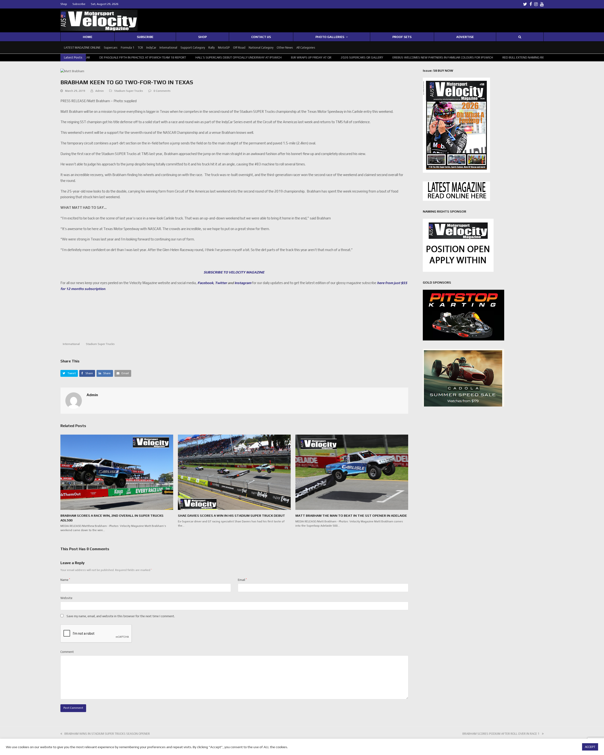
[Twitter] (525, 4)
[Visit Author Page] (73, 400)
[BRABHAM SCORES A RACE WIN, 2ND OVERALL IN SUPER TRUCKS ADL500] (116, 472)
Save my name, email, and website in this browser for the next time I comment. (121, 616)
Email (242, 580)
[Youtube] (542, 4)
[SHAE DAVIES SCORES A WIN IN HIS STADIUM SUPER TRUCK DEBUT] (234, 472)
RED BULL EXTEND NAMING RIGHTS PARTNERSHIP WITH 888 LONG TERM (504, 57)
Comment (67, 652)
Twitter (221, 283)
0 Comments (162, 90)
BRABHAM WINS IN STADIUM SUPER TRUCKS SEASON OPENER (107, 733)
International (71, 344)
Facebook (205, 283)
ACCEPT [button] (590, 747)
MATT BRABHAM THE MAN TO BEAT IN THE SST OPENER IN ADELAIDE (351, 515)
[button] (69, 373)
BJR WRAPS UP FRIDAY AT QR (262, 57)
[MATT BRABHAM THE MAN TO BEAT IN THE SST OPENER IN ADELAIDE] (351, 472)
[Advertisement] (234, 318)
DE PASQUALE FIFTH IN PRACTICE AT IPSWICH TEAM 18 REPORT (94, 57)
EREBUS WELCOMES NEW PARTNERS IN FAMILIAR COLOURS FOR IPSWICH (394, 57)
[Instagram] (536, 4)
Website (66, 598)
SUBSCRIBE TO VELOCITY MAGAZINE (234, 272)
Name (65, 580)
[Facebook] (530, 4)
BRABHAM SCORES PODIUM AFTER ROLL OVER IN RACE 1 (501, 733)
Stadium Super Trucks (128, 90)
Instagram (243, 283)
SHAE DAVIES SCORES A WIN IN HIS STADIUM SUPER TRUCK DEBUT (231, 515)
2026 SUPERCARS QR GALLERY (313, 57)
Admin (99, 90)
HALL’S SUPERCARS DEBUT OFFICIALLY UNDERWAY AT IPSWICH (190, 57)
